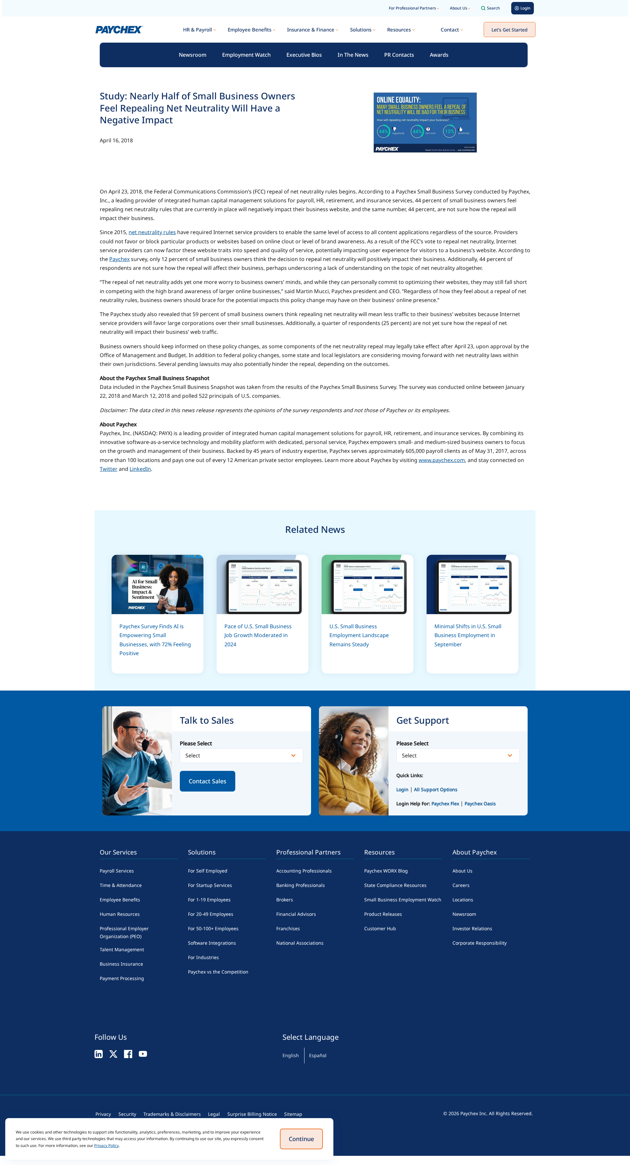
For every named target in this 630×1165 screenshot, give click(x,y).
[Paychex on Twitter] (113, 1053)
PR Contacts (399, 54)
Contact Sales (207, 781)
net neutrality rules (152, 232)
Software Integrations (212, 943)
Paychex (119, 259)
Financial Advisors (296, 914)
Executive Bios (304, 54)
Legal (214, 1114)
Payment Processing (122, 978)
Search (493, 8)
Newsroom (192, 54)
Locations (462, 899)
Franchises (288, 928)
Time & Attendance (121, 885)
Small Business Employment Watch (402, 899)
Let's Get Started (510, 30)
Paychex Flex (445, 803)
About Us (458, 8)
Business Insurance (121, 964)
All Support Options (435, 789)
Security (127, 1114)
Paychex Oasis (480, 803)
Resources (399, 29)
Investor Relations (472, 928)
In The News (353, 54)
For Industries (203, 957)
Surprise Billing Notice (252, 1114)
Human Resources (120, 914)
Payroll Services (117, 871)
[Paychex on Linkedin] (98, 1053)
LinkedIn (140, 468)
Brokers (284, 899)
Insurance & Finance (310, 29)
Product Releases (383, 914)
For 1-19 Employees (209, 899)
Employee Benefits (249, 29)
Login (402, 789)
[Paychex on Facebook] (128, 1053)
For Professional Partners (412, 8)
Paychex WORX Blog (386, 871)
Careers (461, 885)
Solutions (360, 29)
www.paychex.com (442, 460)
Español (317, 1055)
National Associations (300, 943)
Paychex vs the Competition (218, 972)
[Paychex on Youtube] (143, 1053)
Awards (439, 54)
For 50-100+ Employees (213, 928)
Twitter (108, 468)
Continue (301, 1139)
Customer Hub (380, 928)
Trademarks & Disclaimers (172, 1114)
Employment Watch (246, 54)
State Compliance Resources (395, 885)
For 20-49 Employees (210, 914)
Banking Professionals (300, 885)
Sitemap (293, 1114)
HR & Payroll (197, 29)
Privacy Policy (106, 1145)
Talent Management (122, 949)
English (291, 1055)
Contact (450, 29)
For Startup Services (210, 885)
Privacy (103, 1114)
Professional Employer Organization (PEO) (124, 932)
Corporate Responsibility (479, 943)
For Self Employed (207, 871)
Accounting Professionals (304, 871)
